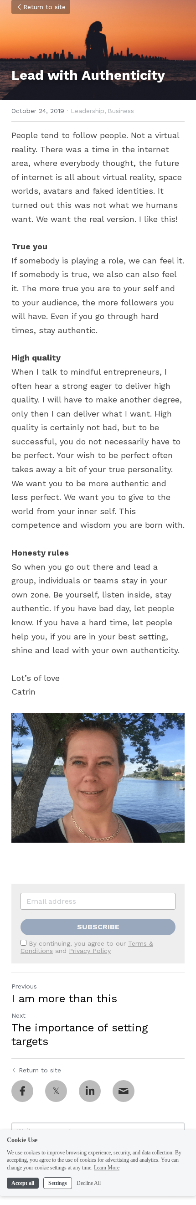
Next (18, 1015)
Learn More (106, 1167)
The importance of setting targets (79, 1034)
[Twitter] (56, 1091)
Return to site (44, 6)
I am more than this (64, 998)
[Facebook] (22, 1091)
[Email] (123, 1091)
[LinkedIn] (90, 1091)
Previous (24, 986)
